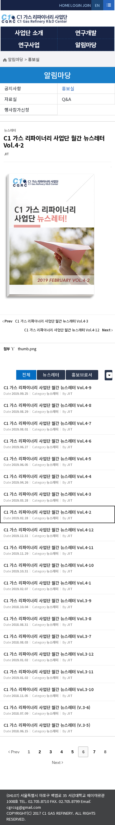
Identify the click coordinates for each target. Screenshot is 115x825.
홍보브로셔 (82, 374)
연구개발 (85, 32)
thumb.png (27, 348)
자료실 (10, 99)
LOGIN (76, 5)
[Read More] (57, 390)
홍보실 (68, 88)
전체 (26, 374)
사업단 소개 (29, 32)
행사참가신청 (16, 110)
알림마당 (85, 44)
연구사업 (29, 44)
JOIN (86, 5)
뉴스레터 (51, 374)
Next (57, 762)
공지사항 (12, 88)
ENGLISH (97, 6)
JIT (6, 153)
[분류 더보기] (109, 375)
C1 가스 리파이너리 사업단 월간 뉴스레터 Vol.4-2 (54, 141)
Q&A (66, 99)
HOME (64, 5)
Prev (14, 751)
